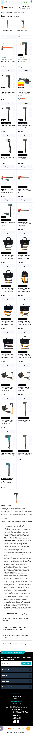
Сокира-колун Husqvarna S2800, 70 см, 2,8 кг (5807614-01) (8, 61)
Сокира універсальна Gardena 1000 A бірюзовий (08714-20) (8, 481)
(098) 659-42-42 (25, 6)
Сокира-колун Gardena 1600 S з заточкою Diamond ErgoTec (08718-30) (8, 224)
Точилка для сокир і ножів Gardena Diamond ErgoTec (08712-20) (24, 94)
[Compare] (14, 50)
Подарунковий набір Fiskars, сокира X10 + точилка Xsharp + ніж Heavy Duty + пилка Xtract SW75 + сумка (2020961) (8, 356)
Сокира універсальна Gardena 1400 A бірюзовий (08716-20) (25, 454)
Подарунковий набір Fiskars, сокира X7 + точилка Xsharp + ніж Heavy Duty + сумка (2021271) (25, 257)
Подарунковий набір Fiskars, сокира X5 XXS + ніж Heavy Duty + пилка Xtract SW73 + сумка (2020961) (24, 290)
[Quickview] (14, 44)
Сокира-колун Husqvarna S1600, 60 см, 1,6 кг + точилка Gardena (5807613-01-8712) (8, 191)
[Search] (26, 2)
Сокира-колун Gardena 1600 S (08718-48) (8, 126)
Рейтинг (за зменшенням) (24, 36)
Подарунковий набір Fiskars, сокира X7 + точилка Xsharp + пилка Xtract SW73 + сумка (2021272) (8, 257)
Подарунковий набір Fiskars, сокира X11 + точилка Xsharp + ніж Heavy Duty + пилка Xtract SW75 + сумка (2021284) (8, 323)
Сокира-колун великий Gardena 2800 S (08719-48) (24, 158)
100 (3, 36)
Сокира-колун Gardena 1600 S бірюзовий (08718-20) (24, 421)
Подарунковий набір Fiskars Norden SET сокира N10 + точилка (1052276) (24, 389)
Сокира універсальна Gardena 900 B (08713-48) (25, 60)
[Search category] (24, 2)
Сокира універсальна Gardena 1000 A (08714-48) (8, 93)
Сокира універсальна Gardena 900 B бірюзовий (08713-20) (8, 454)
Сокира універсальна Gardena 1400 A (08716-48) (25, 126)
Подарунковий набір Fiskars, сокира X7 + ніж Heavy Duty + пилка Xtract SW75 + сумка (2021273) (8, 290)
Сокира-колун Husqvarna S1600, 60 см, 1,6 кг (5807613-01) (25, 191)
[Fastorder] (14, 47)
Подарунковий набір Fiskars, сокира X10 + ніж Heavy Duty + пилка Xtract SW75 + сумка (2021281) (24, 356)
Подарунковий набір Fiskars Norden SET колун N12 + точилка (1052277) (7, 422)
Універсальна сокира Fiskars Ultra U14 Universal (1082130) (7, 158)
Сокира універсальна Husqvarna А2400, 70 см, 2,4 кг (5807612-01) (24, 224)
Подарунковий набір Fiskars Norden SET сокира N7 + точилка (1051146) (7, 389)
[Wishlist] (14, 54)
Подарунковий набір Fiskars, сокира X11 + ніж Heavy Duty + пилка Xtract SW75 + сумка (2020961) (24, 323)
